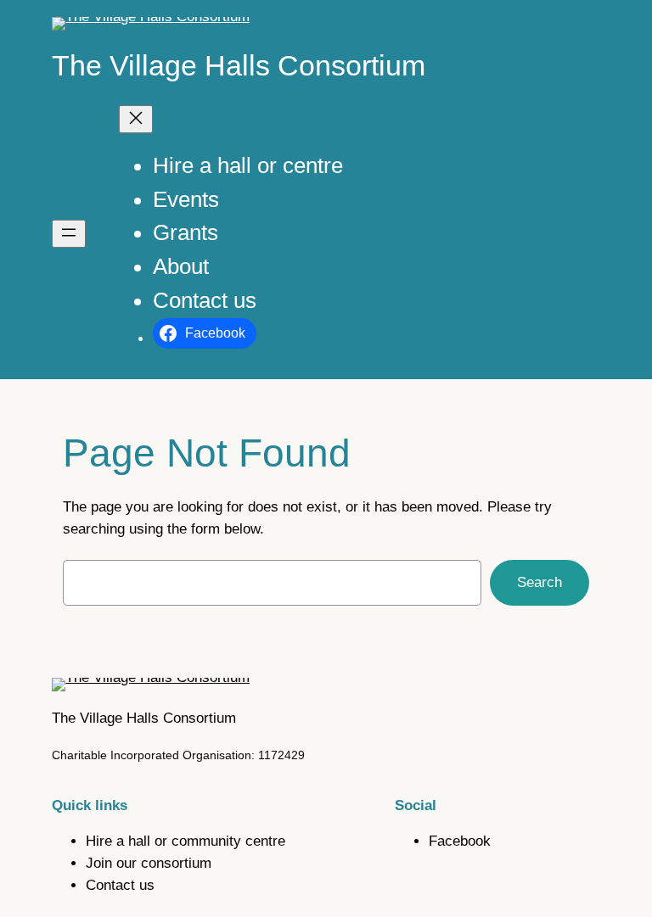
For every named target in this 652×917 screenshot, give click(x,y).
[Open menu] (69, 234)
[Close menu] (136, 119)
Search (539, 582)
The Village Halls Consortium (238, 65)
